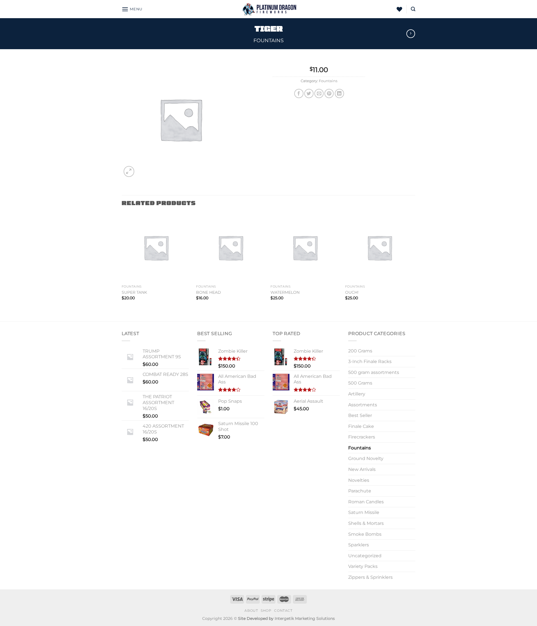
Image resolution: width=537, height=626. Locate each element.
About (251, 610)
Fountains (268, 40)
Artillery (356, 394)
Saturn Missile (363, 512)
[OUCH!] (379, 247)
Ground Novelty (365, 458)
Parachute (359, 491)
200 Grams (360, 351)
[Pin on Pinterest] (329, 93)
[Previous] (122, 267)
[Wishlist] (399, 9)
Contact (283, 610)
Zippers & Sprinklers (370, 577)
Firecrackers (361, 437)
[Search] (413, 9)
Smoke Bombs (364, 534)
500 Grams (360, 383)
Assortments (362, 404)
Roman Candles (366, 501)
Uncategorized (364, 555)
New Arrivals (362, 469)
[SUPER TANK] (156, 247)
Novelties (358, 480)
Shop (266, 610)
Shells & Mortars (366, 523)
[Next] (413, 267)
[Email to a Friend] (319, 93)
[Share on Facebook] (298, 93)
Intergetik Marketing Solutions (305, 618)
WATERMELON (285, 292)
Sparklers (358, 544)
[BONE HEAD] (230, 247)
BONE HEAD (208, 292)
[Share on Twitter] (309, 93)
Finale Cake (361, 426)
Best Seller (360, 415)
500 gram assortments (373, 372)
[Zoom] (129, 171)
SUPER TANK (134, 292)
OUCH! (352, 292)
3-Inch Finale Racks (370, 361)
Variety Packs (363, 566)
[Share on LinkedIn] (339, 93)
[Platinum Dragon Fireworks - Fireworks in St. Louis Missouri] (268, 9)
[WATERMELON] (305, 247)
